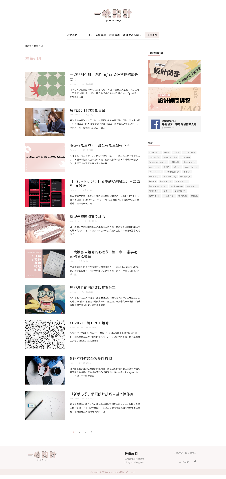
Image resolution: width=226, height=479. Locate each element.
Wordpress (155, 171)
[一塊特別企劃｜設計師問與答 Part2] (174, 71)
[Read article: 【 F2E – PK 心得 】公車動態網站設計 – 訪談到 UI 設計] (45, 193)
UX (177, 167)
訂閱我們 (152, 34)
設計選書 (192, 186)
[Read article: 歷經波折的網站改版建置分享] (45, 299)
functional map (158, 162)
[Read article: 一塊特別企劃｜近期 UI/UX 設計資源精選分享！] (45, 86)
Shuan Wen (75, 114)
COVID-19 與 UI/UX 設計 (89, 322)
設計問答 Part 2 (157, 186)
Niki (71, 261)
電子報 (182, 196)
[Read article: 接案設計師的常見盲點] (45, 122)
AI (166, 152)
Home (28, 45)
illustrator (189, 162)
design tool (170, 157)
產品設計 (185, 176)
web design (191, 167)
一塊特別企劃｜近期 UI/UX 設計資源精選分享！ (104, 77)
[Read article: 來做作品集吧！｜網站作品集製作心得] (45, 157)
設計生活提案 (131, 35)
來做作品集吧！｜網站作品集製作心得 (100, 145)
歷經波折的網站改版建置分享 (93, 287)
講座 (167, 191)
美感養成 (100, 35)
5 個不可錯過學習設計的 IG (91, 358)
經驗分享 (166, 181)
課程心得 (154, 191)
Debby (73, 83)
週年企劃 (154, 196)
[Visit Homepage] (113, 15)
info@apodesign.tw (134, 462)
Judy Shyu (74, 221)
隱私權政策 (190, 452)
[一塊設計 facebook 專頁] (174, 124)
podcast (154, 167)
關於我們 (72, 35)
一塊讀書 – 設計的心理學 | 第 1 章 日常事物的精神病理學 (103, 254)
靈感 (194, 196)
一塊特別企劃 (173, 171)
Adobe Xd (154, 152)
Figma (185, 157)
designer (154, 157)
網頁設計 (181, 181)
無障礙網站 (170, 176)
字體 (187, 171)
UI (42, 45)
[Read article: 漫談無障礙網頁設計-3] (45, 228)
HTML (175, 162)
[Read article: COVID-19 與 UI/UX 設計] (45, 334)
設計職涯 (114, 35)
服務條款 (178, 452)
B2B (176, 152)
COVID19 (189, 152)
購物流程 (180, 191)
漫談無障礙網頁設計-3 (87, 216)
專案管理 (154, 176)
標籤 (36, 45)
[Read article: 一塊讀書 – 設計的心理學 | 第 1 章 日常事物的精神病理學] (45, 263)
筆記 (152, 181)
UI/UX (86, 35)
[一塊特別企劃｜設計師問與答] (174, 99)
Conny (73, 150)
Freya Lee (74, 327)
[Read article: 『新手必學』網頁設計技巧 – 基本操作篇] (45, 405)
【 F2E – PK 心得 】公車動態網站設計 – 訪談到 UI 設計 (105, 183)
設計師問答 (176, 186)
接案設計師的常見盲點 (87, 110)
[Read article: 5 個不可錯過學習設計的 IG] (45, 370)
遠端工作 (169, 196)
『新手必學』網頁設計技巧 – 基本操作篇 (102, 393)
